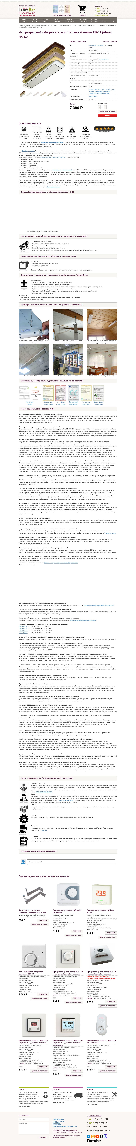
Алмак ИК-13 (23, 631)
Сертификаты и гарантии (62, 15)
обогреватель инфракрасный (62, 170)
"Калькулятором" (110, 533)
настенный (100, 45)
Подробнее (43, 920)
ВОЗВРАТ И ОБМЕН (59, 1121)
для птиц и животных (103, 93)
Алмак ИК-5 (23, 626)
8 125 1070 (101, 8)
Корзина (83, 15)
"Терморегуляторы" (53, 187)
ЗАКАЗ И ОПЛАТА (58, 1119)
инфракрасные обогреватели (52, 142)
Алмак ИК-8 (23, 628)
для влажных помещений (102, 91)
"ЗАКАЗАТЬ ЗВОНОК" (66, 800)
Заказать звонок (101, 15)
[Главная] (27, 10)
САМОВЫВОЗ (57, 1125)
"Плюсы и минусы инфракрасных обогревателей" (61, 563)
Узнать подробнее (24, 1106)
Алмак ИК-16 (23, 633)
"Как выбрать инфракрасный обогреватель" (99, 605)
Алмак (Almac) (93, 96)
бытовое (91, 89)
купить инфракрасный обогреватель (52, 157)
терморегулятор (103, 59)
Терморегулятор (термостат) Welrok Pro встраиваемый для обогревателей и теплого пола (68, 1043)
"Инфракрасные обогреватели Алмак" (83, 620)
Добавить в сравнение (110, 41)
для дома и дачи (99, 89)
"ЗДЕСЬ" (44, 830)
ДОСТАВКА (56, 1123)
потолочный (92, 45)
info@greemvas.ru (101, 1130)
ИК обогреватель (28, 151)
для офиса (108, 89)
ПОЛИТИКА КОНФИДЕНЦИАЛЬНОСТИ (65, 1126)
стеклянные (92, 93)
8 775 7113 (101, 11)
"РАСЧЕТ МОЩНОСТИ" (44, 792)
